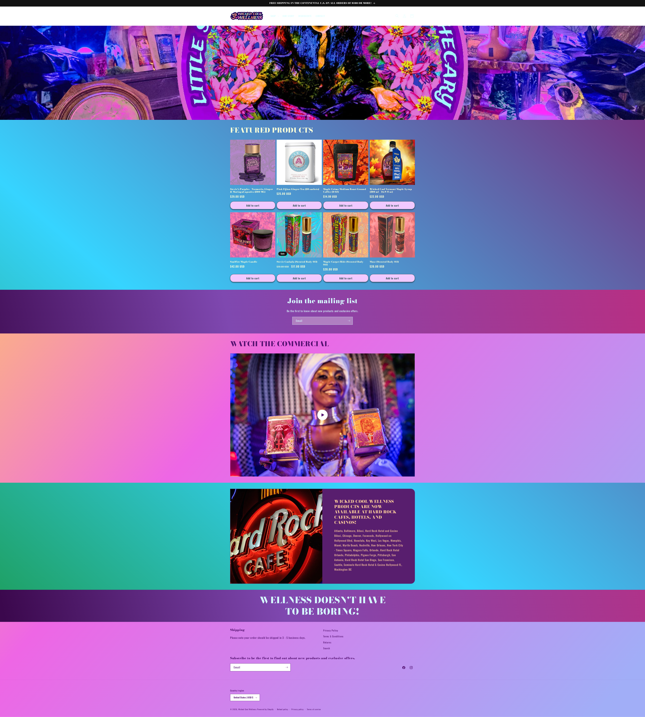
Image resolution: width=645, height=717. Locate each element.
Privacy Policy (330, 630)
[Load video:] (322, 414)
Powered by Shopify (265, 709)
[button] (274, 15)
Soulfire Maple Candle (243, 261)
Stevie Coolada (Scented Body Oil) (297, 261)
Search (326, 648)
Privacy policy (297, 709)
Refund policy (282, 709)
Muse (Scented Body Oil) (384, 261)
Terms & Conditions (333, 636)
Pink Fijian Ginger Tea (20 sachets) (298, 189)
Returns (327, 642)
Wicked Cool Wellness (247, 709)
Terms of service (314, 709)
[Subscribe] (349, 321)
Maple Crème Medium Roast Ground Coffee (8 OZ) (344, 190)
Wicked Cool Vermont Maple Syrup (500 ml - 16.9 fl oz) (391, 190)
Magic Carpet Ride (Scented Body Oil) (343, 263)
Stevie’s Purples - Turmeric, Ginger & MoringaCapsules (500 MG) (251, 190)
